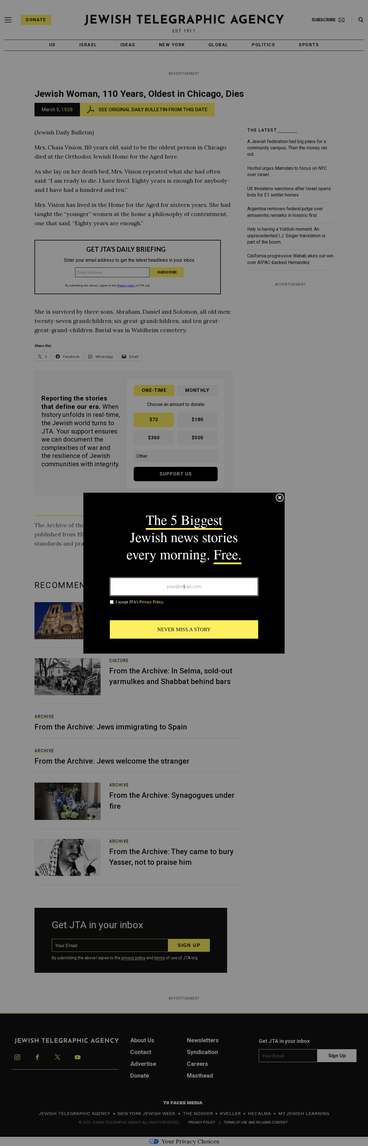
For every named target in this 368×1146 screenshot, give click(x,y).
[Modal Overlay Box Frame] (184, 573)
